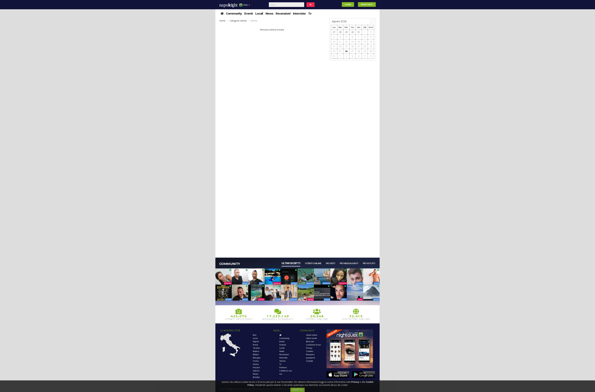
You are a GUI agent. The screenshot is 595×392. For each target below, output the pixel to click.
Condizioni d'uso (313, 344)
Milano (256, 354)
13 (352, 41)
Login (348, 4)
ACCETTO (297, 389)
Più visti (330, 263)
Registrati (367, 4)
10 (334, 41)
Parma (256, 364)
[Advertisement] (352, 108)
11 (340, 41)
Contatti (309, 361)
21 (359, 46)
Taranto (256, 348)
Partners (283, 367)
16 (371, 41)
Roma (255, 344)
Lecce (255, 338)
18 (340, 46)
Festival (282, 344)
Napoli (256, 341)
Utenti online (313, 263)
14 (359, 41)
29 (346, 32)
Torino (256, 361)
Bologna (256, 357)
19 (346, 46)
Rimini (255, 374)
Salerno (256, 370)
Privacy (309, 348)
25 (340, 51)
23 (371, 46)
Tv (309, 13)
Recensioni (283, 13)
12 (346, 41)
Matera (256, 351)
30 (352, 32)
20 (352, 46)
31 (359, 32)
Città (245, 4)
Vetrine (282, 361)
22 (365, 46)
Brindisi (256, 377)
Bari (254, 335)
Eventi (248, 13)
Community (234, 13)
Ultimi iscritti (291, 263)
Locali (259, 13)
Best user (310, 341)
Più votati (369, 263)
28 (340, 32)
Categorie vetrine (238, 20)
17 (334, 46)
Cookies (309, 351)
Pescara (256, 367)
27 (334, 32)
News (269, 13)
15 (365, 41)
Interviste (299, 13)
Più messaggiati (349, 263)
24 (334, 51)
